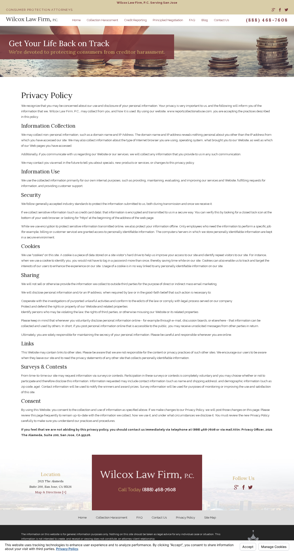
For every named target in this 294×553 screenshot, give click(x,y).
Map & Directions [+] (50, 492)
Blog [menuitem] (204, 20)
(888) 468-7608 (267, 20)
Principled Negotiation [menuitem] (168, 20)
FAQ (139, 517)
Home (82, 517)
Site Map (210, 517)
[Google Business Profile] (236, 487)
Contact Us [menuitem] (221, 20)
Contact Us (159, 517)
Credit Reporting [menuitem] (135, 20)
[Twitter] (250, 487)
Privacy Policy (185, 517)
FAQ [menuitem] (192, 20)
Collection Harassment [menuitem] (102, 20)
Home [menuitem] (76, 20)
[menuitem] (273, 10)
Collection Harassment (111, 517)
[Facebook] (243, 487)
